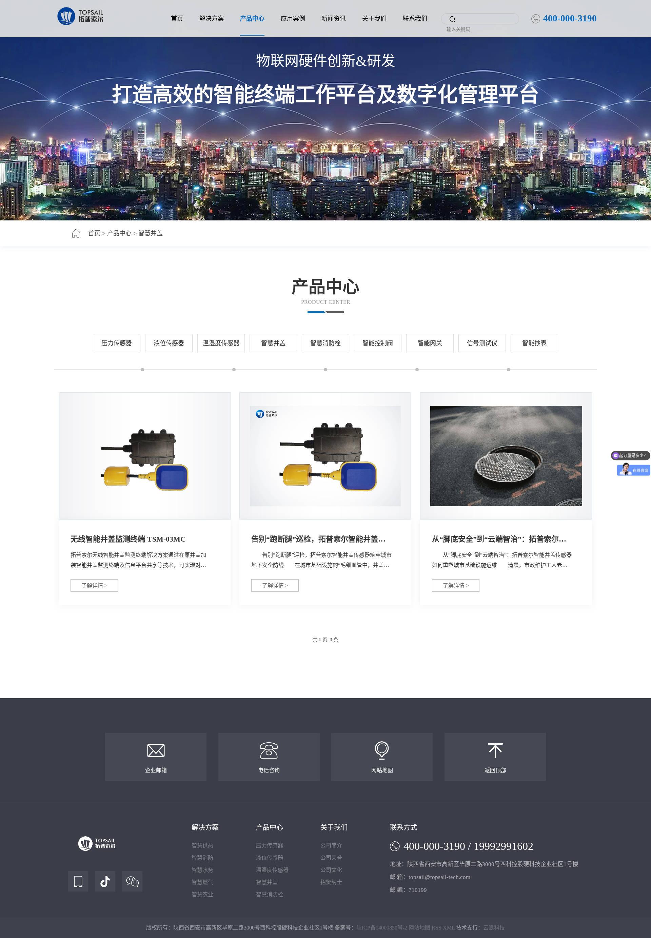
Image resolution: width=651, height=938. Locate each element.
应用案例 (293, 18)
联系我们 (415, 18)
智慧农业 (202, 894)
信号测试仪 (482, 343)
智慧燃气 (202, 882)
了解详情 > (94, 585)
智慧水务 (202, 870)
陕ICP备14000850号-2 (381, 928)
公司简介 (331, 845)
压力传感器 (116, 343)
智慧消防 (202, 858)
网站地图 (419, 928)
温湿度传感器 (221, 343)
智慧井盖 (150, 233)
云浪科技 (494, 928)
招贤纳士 (331, 882)
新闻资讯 (333, 18)
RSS (436, 928)
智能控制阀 (377, 343)
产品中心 (252, 18)
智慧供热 (202, 845)
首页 (177, 18)
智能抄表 (534, 343)
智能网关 (430, 343)
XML (449, 928)
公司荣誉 (331, 858)
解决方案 (211, 18)
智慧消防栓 (325, 343)
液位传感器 (169, 343)
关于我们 (374, 18)
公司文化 (331, 870)
